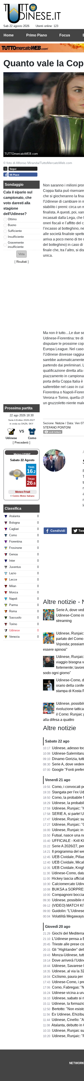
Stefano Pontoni (57, 427)
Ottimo (12, 219)
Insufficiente (16, 236)
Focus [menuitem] (64, 35)
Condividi (57, 530)
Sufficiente (15, 231)
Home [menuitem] (9, 35)
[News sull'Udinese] (32, 14)
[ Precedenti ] (21, 442)
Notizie (59, 423)
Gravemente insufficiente (16, 245)
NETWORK (76, 1063)
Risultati (21, 261)
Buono (12, 225)
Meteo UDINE (22, 454)
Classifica (13, 508)
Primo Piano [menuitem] (36, 35)
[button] (21, 254)
